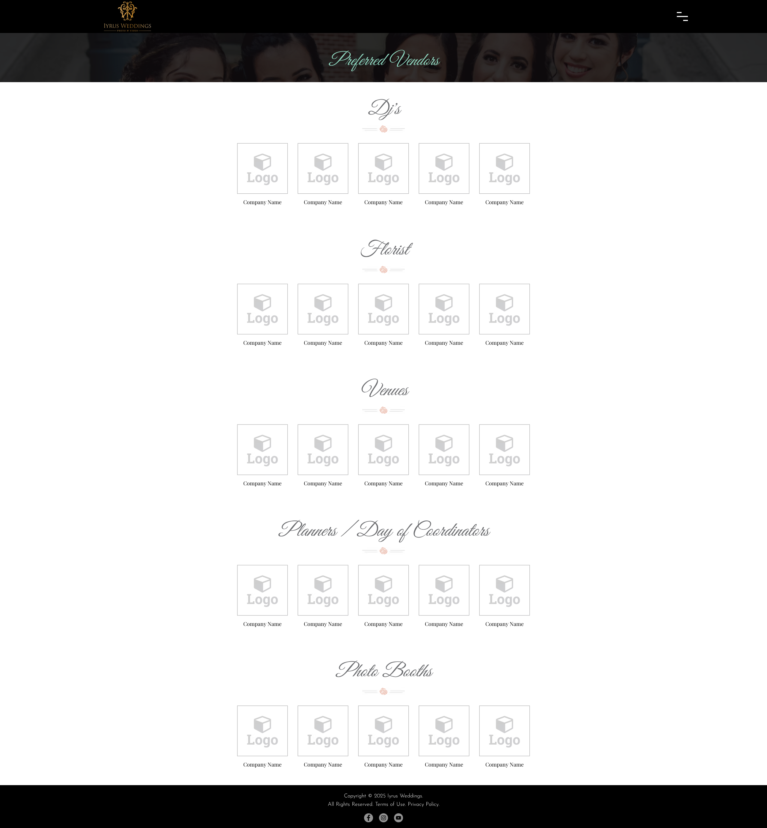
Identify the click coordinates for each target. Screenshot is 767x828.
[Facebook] (368, 817)
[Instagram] (383, 817)
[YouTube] (398, 817)
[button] (682, 16)
